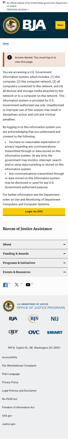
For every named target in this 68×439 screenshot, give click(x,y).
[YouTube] (29, 286)
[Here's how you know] (34, 6)
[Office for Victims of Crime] (34, 334)
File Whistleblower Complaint (19, 365)
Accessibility (9, 357)
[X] (18, 286)
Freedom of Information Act (18, 407)
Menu (60, 25)
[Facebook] (6, 286)
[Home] (34, 25)
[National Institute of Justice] (54, 321)
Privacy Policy (10, 382)
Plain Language (11, 374)
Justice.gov (9, 424)
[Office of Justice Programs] (11, 25)
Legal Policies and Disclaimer (19, 390)
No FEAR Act (9, 399)
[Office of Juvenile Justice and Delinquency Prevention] (13, 335)
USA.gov (7, 415)
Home (6, 43)
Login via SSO (34, 211)
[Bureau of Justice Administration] (13, 321)
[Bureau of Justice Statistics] (34, 323)
